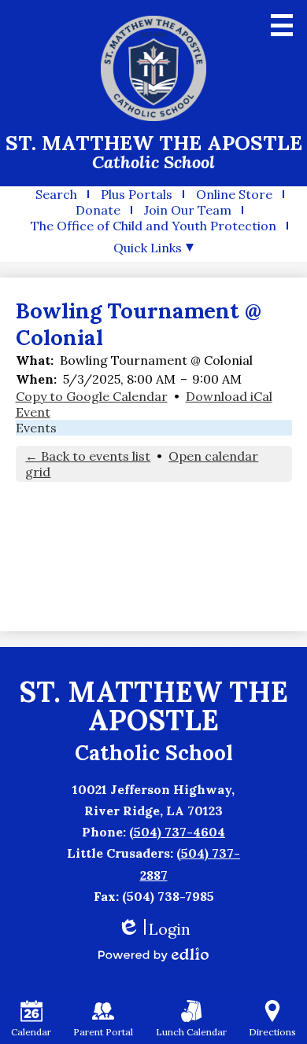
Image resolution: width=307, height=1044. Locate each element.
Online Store (234, 194)
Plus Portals (136, 194)
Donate (98, 210)
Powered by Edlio (153, 954)
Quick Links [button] (147, 247)
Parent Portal (103, 1032)
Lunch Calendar (191, 1032)
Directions (272, 1032)
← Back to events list (87, 456)
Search (56, 194)
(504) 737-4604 (177, 832)
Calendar (31, 1032)
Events (36, 428)
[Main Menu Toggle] (281, 25)
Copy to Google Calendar (92, 396)
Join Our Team (187, 210)
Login (153, 929)
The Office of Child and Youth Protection (153, 225)
